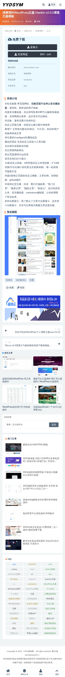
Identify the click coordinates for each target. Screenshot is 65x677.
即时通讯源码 (14, 604)
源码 (32, 623)
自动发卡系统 (50, 628)
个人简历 (14, 594)
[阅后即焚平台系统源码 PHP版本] (13, 517)
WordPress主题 (50, 584)
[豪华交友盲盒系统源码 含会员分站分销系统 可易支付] (13, 545)
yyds (45, 54)
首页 (19, 31)
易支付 (32, 618)
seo (50, 574)
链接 (21, 288)
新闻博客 (5, 21)
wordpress (21, 280)
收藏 (11, 288)
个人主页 (50, 589)
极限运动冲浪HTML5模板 (35, 445)
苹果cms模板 (32, 633)
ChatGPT (32, 564)
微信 (50, 613)
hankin (9, 280)
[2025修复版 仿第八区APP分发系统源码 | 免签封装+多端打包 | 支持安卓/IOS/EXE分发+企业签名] (13, 462)
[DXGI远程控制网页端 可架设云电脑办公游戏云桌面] (13, 475)
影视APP (32, 613)
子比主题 (50, 604)
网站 (14, 628)
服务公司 (50, 618)
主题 (32, 280)
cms (50, 564)
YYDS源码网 (28, 651)
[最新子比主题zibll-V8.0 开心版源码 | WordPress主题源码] (48, 366)
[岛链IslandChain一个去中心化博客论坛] (48, 395)
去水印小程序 (32, 604)
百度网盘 (22, 54)
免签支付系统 (14, 599)
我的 (41, 674)
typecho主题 (50, 579)
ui (14, 584)
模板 (14, 623)
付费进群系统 (50, 594)
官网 (14, 609)
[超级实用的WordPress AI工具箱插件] (17, 364)
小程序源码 (32, 609)
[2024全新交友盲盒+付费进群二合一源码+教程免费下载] (13, 531)
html (32, 569)
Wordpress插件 (14, 589)
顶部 (57, 674)
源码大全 (28, 31)
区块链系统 (32, 599)
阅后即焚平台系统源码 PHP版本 (38, 513)
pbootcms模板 (14, 574)
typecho (32, 579)
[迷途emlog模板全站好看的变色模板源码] (13, 502)
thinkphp (14, 579)
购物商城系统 (50, 633)
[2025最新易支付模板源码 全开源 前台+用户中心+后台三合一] (13, 489)
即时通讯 (50, 599)
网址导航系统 (50, 623)
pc (32, 574)
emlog (14, 569)
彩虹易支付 (14, 613)
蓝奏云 (34, 47)
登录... (9, 425)
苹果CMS (14, 633)
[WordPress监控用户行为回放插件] (17, 393)
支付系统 (14, 618)
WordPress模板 (32, 589)
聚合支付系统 (32, 628)
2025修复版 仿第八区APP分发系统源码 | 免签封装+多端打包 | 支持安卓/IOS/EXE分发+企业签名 (41, 461)
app (14, 564)
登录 (53, 5)
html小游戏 (50, 569)
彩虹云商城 (50, 609)
